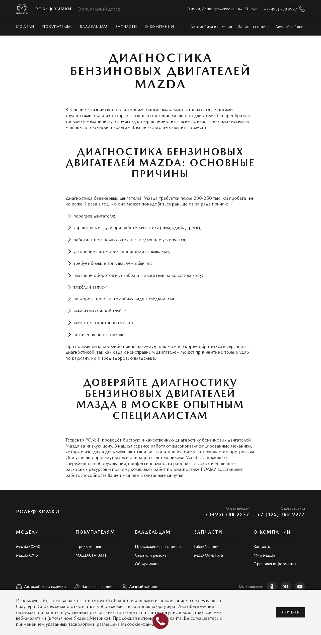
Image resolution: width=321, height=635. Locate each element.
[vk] (286, 587)
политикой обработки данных (119, 600)
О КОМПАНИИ (159, 27)
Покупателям (57, 27)
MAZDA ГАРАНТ (90, 555)
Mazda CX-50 (28, 546)
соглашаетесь (70, 600)
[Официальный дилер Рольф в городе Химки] (22, 9)
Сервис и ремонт (150, 555)
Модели (25, 27)
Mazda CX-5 (27, 555)
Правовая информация (275, 563)
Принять (290, 612)
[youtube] (300, 587)
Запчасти (126, 27)
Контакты (262, 546)
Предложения (88, 546)
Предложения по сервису (158, 546)
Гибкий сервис (207, 546)
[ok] (272, 587)
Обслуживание (148, 563)
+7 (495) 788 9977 (226, 514)
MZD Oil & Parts (208, 555)
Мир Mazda (264, 555)
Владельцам (94, 27)
